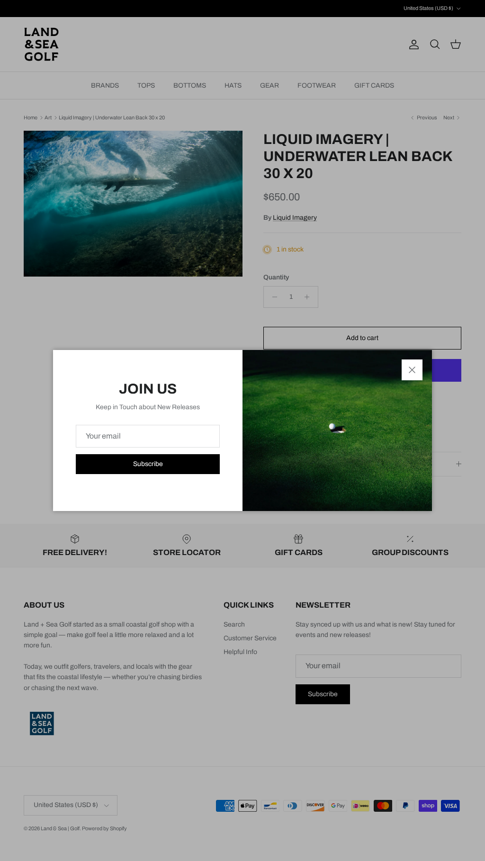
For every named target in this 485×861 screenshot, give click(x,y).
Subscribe (148, 463)
